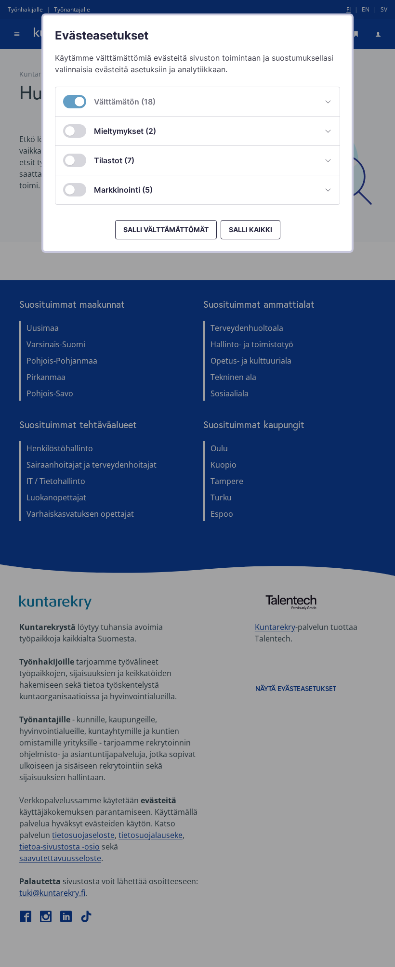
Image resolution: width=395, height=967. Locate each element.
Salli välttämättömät (166, 229)
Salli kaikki (250, 229)
